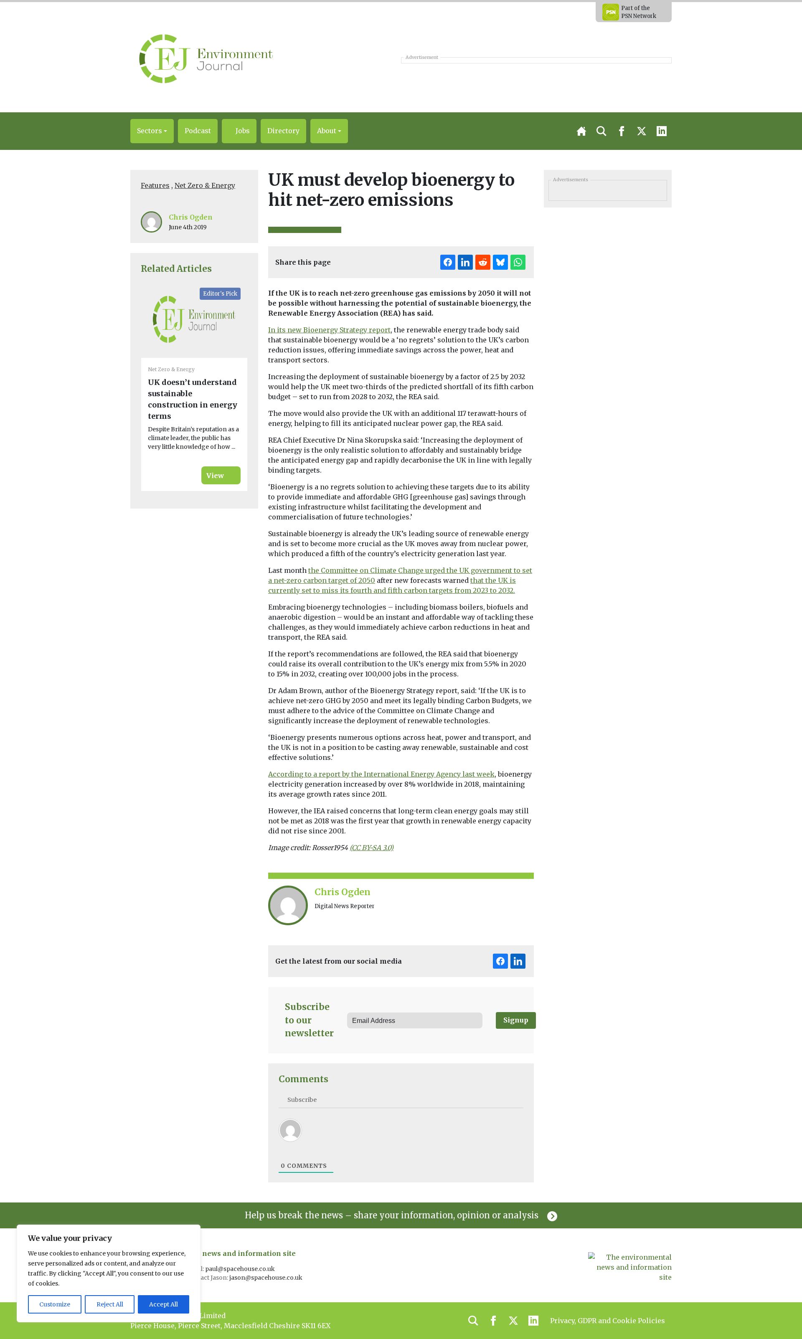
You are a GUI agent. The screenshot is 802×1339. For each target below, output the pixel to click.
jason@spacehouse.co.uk (266, 1277)
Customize (54, 1304)
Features (155, 185)
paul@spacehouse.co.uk (240, 1269)
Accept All (163, 1304)
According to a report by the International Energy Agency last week (381, 774)
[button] (152, 131)
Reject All (109, 1304)
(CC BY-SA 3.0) (371, 847)
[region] (108, 1273)
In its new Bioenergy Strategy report (329, 330)
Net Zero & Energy (205, 185)
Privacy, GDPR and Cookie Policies (607, 1320)
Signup (515, 1020)
